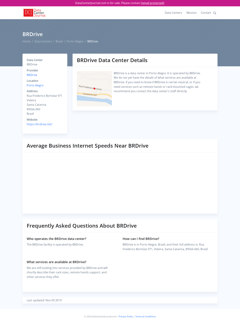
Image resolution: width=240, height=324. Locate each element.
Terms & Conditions (145, 316)
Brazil (59, 41)
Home (26, 41)
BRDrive (32, 75)
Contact (206, 13)
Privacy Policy (126, 316)
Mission (191, 13)
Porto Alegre (75, 41)
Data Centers (173, 13)
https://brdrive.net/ (39, 124)
